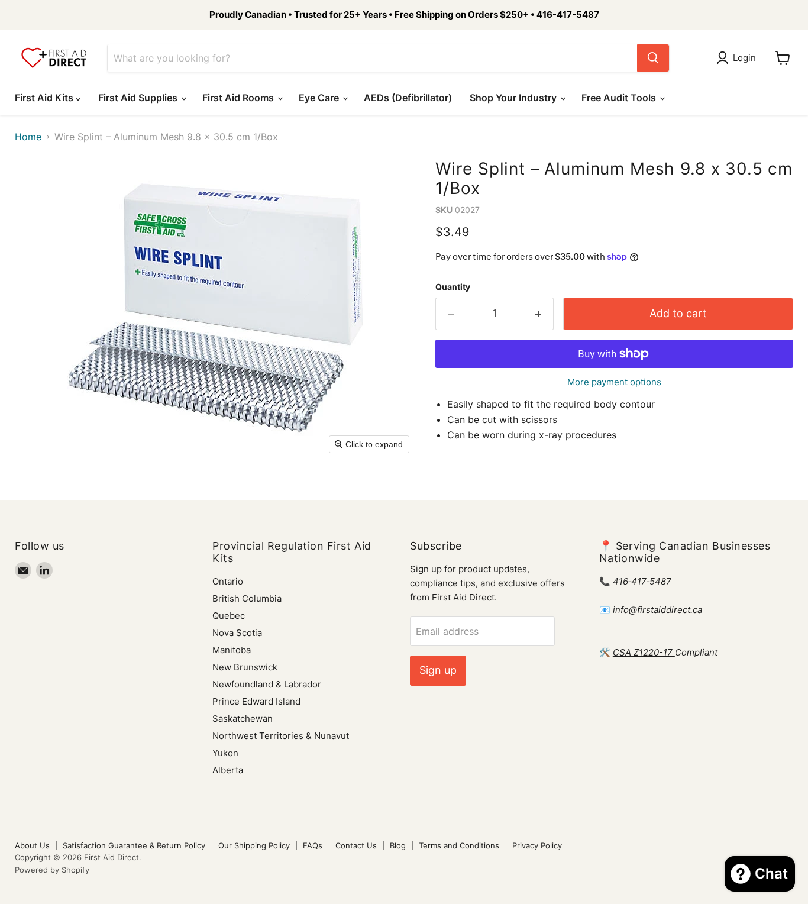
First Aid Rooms (239, 98)
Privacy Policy (537, 845)
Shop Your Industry (514, 98)
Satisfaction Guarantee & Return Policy (134, 845)
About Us (32, 845)
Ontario (227, 581)
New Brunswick (244, 667)
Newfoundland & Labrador (266, 684)
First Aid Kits (45, 98)
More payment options (614, 382)
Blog (398, 845)
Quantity (452, 287)
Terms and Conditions (459, 845)
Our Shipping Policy (254, 845)
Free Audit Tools (619, 98)
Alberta (227, 770)
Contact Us (356, 845)
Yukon (225, 752)
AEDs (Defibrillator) (408, 98)
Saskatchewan (242, 718)
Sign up (438, 670)
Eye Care (320, 98)
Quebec (228, 615)
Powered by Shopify (52, 869)
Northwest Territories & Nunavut (280, 735)
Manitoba (231, 650)
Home (28, 136)
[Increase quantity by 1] (538, 314)
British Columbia (247, 598)
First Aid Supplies (139, 98)
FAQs (312, 845)
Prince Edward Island (256, 701)
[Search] (653, 58)
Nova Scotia (237, 632)
